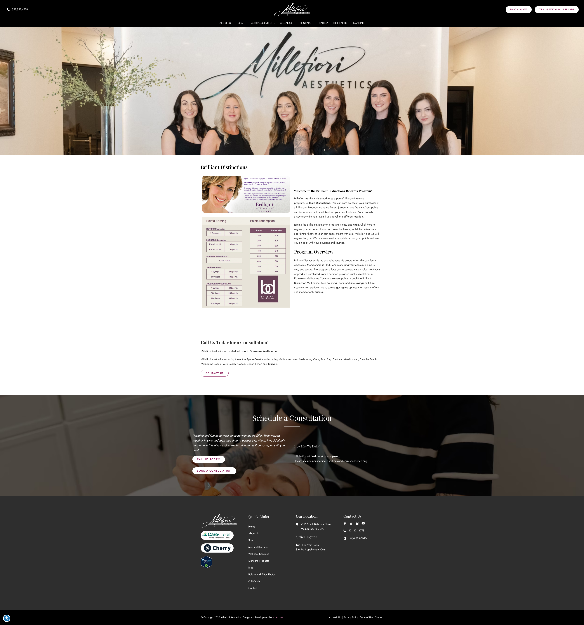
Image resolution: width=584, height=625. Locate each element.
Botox (333, 207)
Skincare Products (258, 561)
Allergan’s (349, 198)
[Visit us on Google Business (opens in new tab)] (357, 523)
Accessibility (335, 617)
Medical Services (258, 547)
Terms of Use (366, 617)
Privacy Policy (351, 617)
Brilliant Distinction (317, 225)
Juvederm (343, 207)
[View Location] (298, 524)
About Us (253, 533)
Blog (251, 568)
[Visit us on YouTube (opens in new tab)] (363, 523)
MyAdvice (278, 617)
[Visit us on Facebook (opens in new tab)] (344, 523)
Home (251, 527)
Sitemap (379, 617)
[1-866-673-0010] (355, 538)
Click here (366, 225)
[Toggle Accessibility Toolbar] (6, 618)
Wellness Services (258, 554)
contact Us (214, 373)
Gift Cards (254, 581)
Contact (252, 588)
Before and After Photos (261, 574)
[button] (519, 9)
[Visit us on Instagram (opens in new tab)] (351, 523)
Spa (250, 540)
